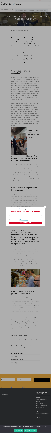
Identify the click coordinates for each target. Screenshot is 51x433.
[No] (49, 429)
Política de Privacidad (23, 219)
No (25, 430)
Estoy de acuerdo (18, 430)
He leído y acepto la (19, 219)
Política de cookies (32, 430)
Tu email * (11, 214)
